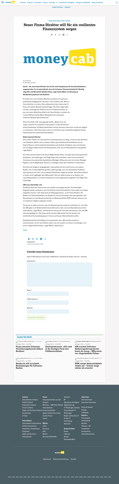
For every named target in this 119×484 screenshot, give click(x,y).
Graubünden (26, 413)
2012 (64, 477)
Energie (84, 410)
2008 (80, 477)
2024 (17, 477)
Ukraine (84, 423)
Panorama (25, 431)
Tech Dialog (68, 421)
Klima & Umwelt (97, 2)
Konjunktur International (31, 429)
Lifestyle (67, 434)
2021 (29, 477)
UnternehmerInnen (87, 434)
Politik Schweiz (27, 402)
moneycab (28, 81)
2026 (9, 477)
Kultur (66, 431)
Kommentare (85, 431)
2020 (32, 477)
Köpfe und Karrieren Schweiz (32, 410)
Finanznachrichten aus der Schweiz (59, 21)
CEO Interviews (86, 400)
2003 (101, 477)
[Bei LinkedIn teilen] (63, 34)
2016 (48, 477)
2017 (45, 477)
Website (30, 308)
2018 (41, 477)
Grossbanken (36, 244)
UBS (41, 244)
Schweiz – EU (86, 426)
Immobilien (85, 429)
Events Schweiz (27, 408)
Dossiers (67, 7)
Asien (44, 426)
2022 (25, 477)
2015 (52, 477)
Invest (45, 418)
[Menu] (3, 2)
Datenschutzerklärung (61, 459)
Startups (52, 2)
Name (29, 290)
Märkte (45, 423)
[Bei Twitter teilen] (51, 34)
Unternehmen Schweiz (30, 400)
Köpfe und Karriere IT (71, 416)
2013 (60, 477)
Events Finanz (47, 416)
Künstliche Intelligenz (66, 2)
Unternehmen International (31, 423)
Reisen (66, 437)
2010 (72, 477)
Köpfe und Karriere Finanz (52, 413)
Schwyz (25, 416)
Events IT (67, 418)
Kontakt (73, 459)
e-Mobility (85, 413)
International (27, 421)
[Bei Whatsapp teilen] (59, 34)
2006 (89, 477)
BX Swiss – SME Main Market (53, 405)
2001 (109, 477)
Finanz (45, 2)
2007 (84, 477)
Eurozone (46, 429)
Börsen (45, 434)
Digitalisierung (69, 405)
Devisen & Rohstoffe (50, 437)
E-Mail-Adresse (33, 299)
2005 (93, 477)
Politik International (29, 426)
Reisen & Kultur (57, 7)
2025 (13, 477)
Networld (67, 424)
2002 (105, 477)
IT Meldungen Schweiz (72, 408)
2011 (68, 477)
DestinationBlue (69, 439)
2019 (37, 477)
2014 (56, 477)
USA (44, 431)
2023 (21, 477)
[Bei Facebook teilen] (55, 34)
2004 (97, 477)
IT (57, 2)
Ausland (30, 2)
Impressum (47, 459)
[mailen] (67, 34)
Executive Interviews (88, 402)
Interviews (37, 2)
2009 (76, 477)
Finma (25, 230)
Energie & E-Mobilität (83, 2)
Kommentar (31, 261)
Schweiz (22, 2)
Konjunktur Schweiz (29, 405)
